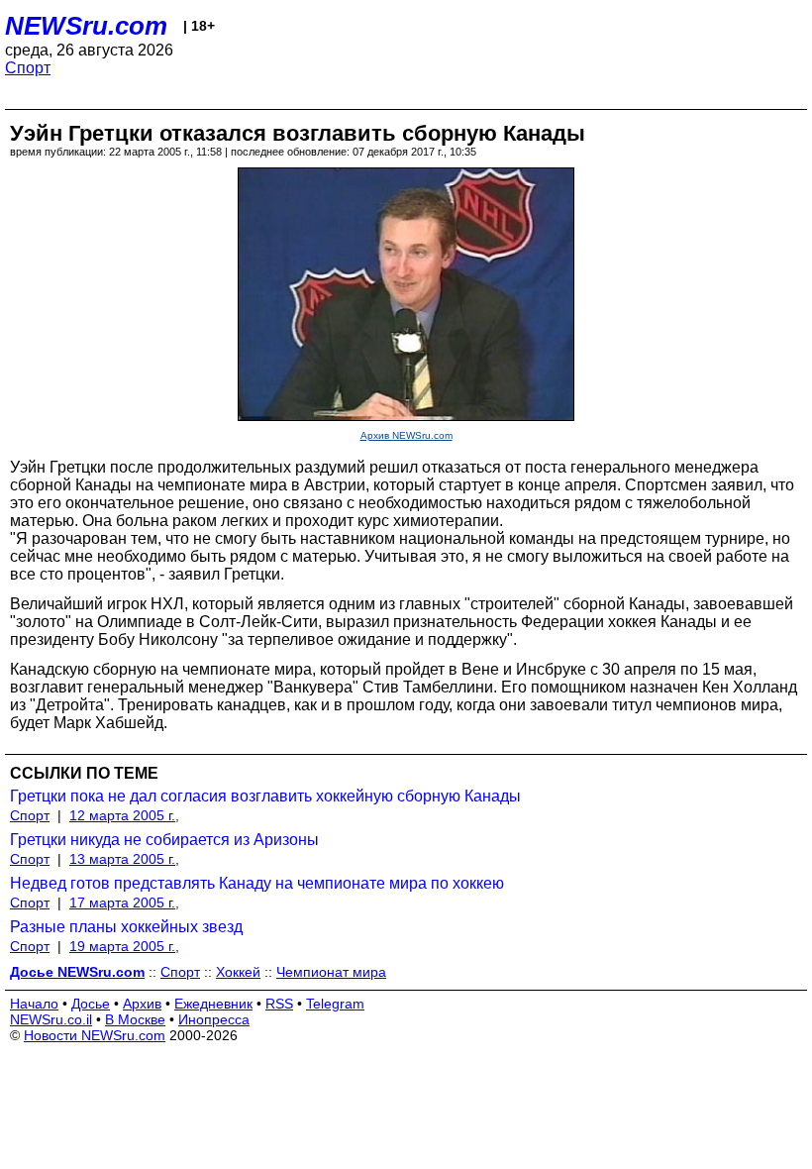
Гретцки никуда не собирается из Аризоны (164, 839)
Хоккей (238, 972)
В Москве (135, 1019)
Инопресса (214, 1019)
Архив (142, 1003)
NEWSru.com (86, 26)
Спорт (28, 67)
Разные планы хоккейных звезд (126, 926)
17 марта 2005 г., (124, 902)
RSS (279, 1003)
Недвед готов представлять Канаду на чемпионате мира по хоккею (257, 883)
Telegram (335, 1003)
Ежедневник (213, 1003)
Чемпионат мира (331, 972)
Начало (34, 1003)
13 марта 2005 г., (124, 859)
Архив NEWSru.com (406, 435)
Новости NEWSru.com (94, 1035)
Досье (90, 1003)
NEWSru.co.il (51, 1019)
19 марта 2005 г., (124, 946)
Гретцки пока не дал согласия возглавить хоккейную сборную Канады (265, 796)
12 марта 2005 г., (124, 815)
